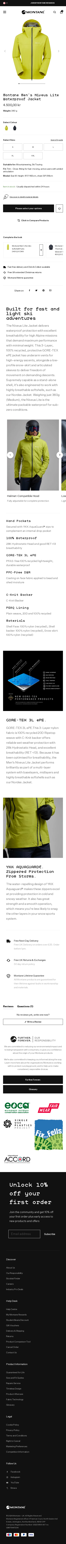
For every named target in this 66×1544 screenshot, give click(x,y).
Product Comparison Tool (18, 1341)
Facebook (15, 1471)
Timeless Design (13, 1388)
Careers (10, 1284)
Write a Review (38, 1022)
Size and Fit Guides (15, 1378)
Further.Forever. (33, 1079)
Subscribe (49, 1234)
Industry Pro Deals (14, 1289)
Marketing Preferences (16, 1446)
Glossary (33, 1089)
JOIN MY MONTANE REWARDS (33, 3)
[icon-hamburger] (5, 12)
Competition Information (17, 1452)
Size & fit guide (57, 140)
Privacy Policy (12, 1430)
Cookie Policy (12, 1425)
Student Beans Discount (17, 1320)
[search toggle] (54, 12)
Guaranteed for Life (15, 1372)
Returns (9, 1336)
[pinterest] (43, 290)
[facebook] (29, 290)
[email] (50, 290)
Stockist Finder (13, 1278)
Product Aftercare (14, 1394)
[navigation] (5, 51)
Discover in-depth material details (24, 197)
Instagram (15, 1477)
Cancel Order (12, 1347)
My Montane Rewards (16, 1314)
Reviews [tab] (8, 1007)
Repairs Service (13, 1383)
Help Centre (11, 1309)
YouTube (15, 1482)
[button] (22, 83)
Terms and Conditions (16, 1435)
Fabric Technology (14, 1399)
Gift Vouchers (12, 1325)
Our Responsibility (14, 1273)
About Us (10, 1267)
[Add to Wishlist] (59, 208)
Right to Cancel (13, 1441)
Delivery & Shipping (15, 1331)
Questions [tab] (25, 1007)
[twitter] (36, 290)
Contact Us (11, 1352)
